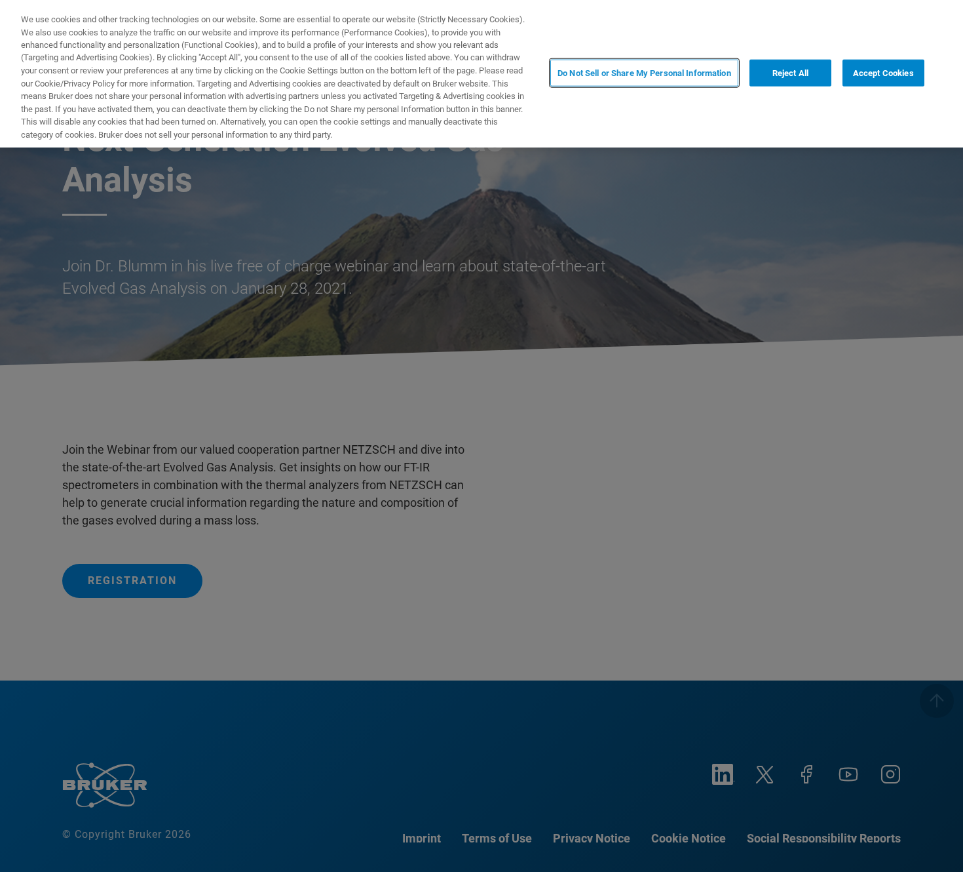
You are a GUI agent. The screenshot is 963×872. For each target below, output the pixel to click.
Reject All (790, 72)
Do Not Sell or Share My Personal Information (644, 72)
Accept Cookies (883, 72)
